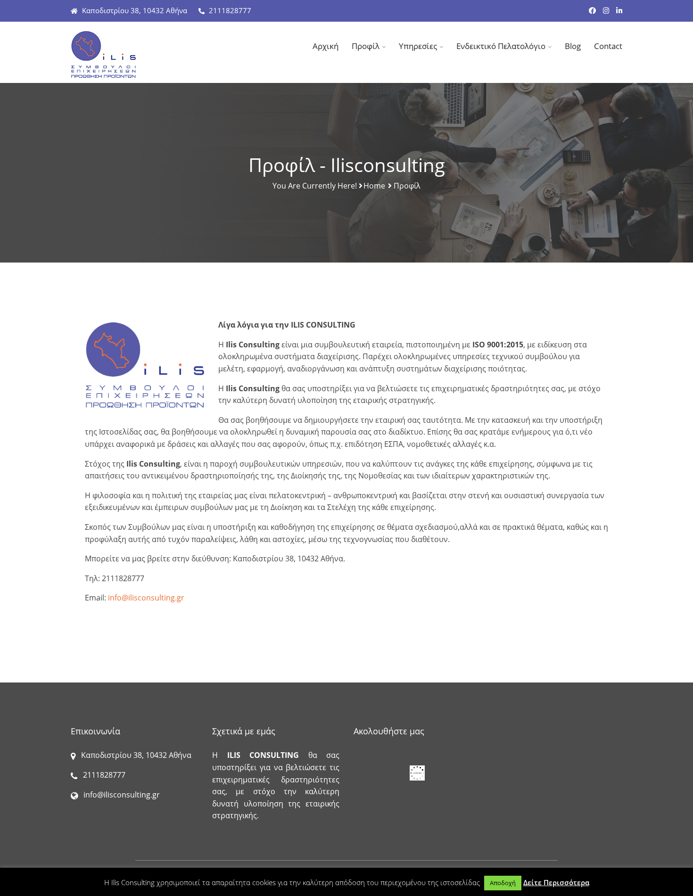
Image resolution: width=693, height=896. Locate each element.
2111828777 (229, 10)
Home (374, 186)
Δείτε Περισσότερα (556, 882)
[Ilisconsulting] (134, 54)
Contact (608, 46)
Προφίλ (366, 46)
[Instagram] (606, 10)
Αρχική (325, 46)
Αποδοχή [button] (503, 883)
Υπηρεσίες (418, 46)
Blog (573, 46)
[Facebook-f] (592, 10)
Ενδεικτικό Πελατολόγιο (500, 46)
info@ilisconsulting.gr (146, 597)
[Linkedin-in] (619, 10)
